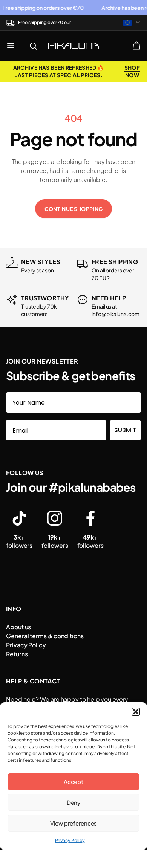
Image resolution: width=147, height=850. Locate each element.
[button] (135, 711)
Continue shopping (73, 208)
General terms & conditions (45, 636)
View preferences (73, 823)
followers (19, 541)
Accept (74, 781)
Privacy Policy (70, 840)
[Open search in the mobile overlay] (33, 46)
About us (18, 627)
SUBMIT (125, 430)
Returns (17, 654)
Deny (74, 802)
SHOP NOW (132, 71)
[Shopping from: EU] (132, 22)
